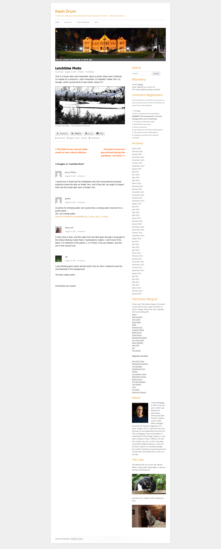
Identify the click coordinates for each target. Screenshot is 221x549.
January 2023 (137, 224)
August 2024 (136, 169)
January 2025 (137, 154)
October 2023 (137, 198)
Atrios (134, 314)
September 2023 (138, 201)
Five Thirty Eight (138, 340)
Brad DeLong (137, 327)
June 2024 (135, 174)
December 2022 (138, 227)
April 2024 (135, 180)
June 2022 (135, 244)
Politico (135, 371)
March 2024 (136, 183)
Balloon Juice (137, 332)
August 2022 (136, 238)
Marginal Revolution (139, 338)
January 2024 (137, 189)
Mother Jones (137, 379)
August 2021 (136, 273)
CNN (134, 387)
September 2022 (138, 235)
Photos (67, 22)
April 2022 (135, 250)
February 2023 (137, 221)
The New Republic (138, 382)
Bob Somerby (137, 317)
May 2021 (135, 282)
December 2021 (138, 262)
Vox (133, 348)
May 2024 (135, 177)
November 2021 (138, 264)
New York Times (138, 361)
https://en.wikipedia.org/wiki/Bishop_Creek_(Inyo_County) (81, 216)
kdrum (140, 84)
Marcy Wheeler (137, 343)
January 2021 (137, 294)
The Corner (136, 319)
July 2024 (135, 172)
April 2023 (135, 215)
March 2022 (136, 253)
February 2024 (137, 186)
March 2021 (136, 288)
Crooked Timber (138, 330)
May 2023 (135, 212)
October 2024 (137, 163)
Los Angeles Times (139, 374)
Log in (80, 539)
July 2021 (135, 276)
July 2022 (135, 241)
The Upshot (136, 350)
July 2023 (135, 206)
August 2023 (136, 204)
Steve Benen (137, 335)
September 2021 (138, 270)
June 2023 (135, 209)
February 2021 (137, 291)
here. (139, 111)
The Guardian (137, 366)
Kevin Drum (65, 11)
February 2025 (137, 151)
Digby (134, 325)
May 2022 (135, 247)
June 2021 (135, 279)
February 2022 (137, 256)
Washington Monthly (140, 364)
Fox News (136, 390)
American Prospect (139, 392)
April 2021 (135, 285)
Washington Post (138, 369)
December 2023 (138, 192)
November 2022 (138, 230)
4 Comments (90, 72)
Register (74, 539)
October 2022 (137, 233)
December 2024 (138, 157)
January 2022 (137, 259)
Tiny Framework (64, 539)
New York (135, 345)
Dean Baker (136, 322)
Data (96, 22)
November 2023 (138, 195)
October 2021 (137, 267)
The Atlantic (136, 384)
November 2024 (138, 160)
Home (57, 22)
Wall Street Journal (139, 377)
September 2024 (138, 166)
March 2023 (136, 218)
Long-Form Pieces (83, 22)
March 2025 (136, 148)
